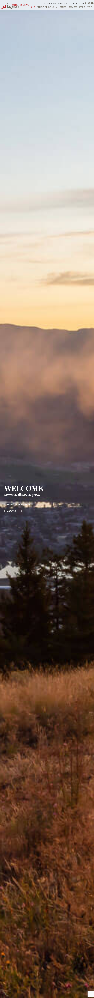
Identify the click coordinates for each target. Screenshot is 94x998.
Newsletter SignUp (78, 3)
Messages (72, 7)
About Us (49, 7)
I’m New (40, 7)
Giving (81, 7)
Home (32, 7)
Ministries (61, 7)
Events (90, 7)
